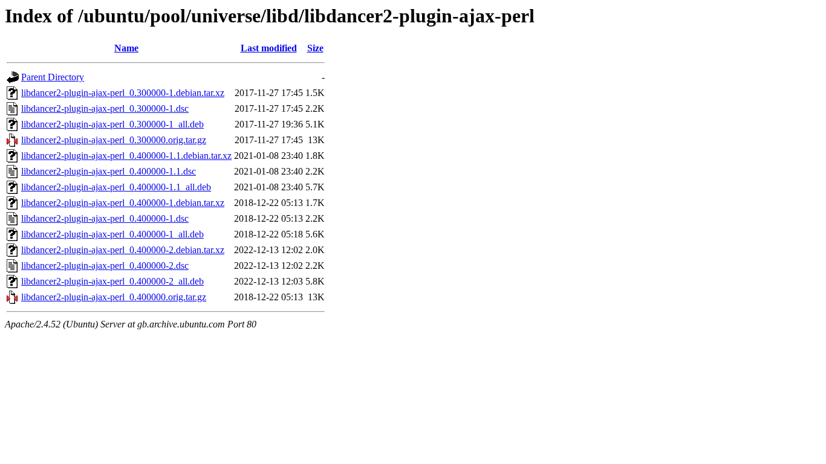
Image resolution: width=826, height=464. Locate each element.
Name (126, 48)
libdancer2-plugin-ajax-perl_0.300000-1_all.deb (112, 124)
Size (315, 48)
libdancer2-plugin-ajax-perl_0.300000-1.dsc (105, 108)
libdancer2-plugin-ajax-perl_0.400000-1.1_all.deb (116, 187)
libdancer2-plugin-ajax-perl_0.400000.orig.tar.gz (113, 297)
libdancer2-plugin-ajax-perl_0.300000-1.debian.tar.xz (122, 93)
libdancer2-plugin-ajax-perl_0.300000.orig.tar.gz (113, 140)
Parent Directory (52, 77)
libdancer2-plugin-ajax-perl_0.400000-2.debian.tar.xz (122, 250)
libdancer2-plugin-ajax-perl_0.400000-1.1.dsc (108, 171)
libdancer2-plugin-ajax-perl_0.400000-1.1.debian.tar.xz (126, 155)
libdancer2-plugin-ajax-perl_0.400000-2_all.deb (112, 281)
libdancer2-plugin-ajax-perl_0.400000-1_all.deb (112, 234)
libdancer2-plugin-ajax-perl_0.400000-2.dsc (105, 265)
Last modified (269, 48)
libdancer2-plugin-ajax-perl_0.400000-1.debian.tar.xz (122, 203)
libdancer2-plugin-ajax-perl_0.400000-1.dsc (105, 218)
